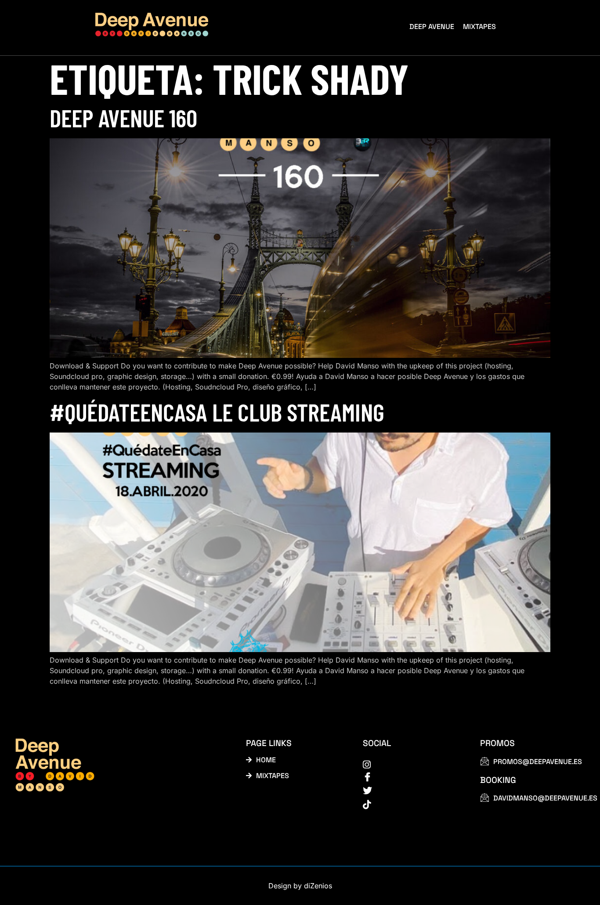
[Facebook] (411, 777)
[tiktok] (411, 804)
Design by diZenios (300, 885)
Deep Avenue (431, 26)
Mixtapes (479, 26)
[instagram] (411, 764)
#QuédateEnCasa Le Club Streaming (217, 411)
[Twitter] (411, 791)
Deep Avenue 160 (123, 117)
